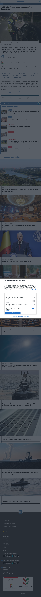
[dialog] (20, 298)
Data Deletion (14, 316)
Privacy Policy (26, 316)
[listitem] (20, 295)
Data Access (20, 316)
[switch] (33, 297)
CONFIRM (13, 312)
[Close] (39, 281)
